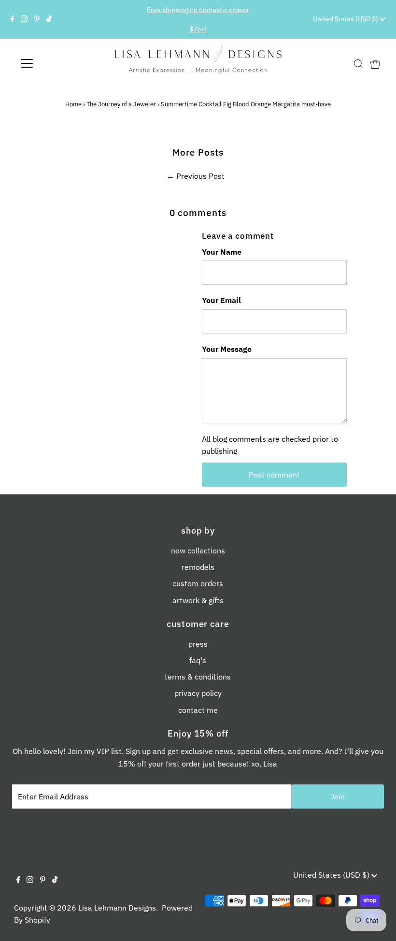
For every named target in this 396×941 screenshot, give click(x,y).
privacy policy (198, 693)
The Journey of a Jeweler (121, 104)
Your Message (227, 349)
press (198, 644)
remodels (198, 567)
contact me (198, 710)
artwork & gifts (198, 600)
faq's (197, 660)
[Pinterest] (37, 19)
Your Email (221, 300)
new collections (198, 550)
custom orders (197, 583)
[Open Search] (358, 64)
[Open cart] (375, 63)
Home (73, 104)
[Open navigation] (59, 63)
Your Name (221, 252)
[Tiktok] (49, 19)
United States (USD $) (346, 18)
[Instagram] (24, 19)
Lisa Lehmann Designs (117, 907)
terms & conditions (198, 676)
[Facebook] (12, 19)
